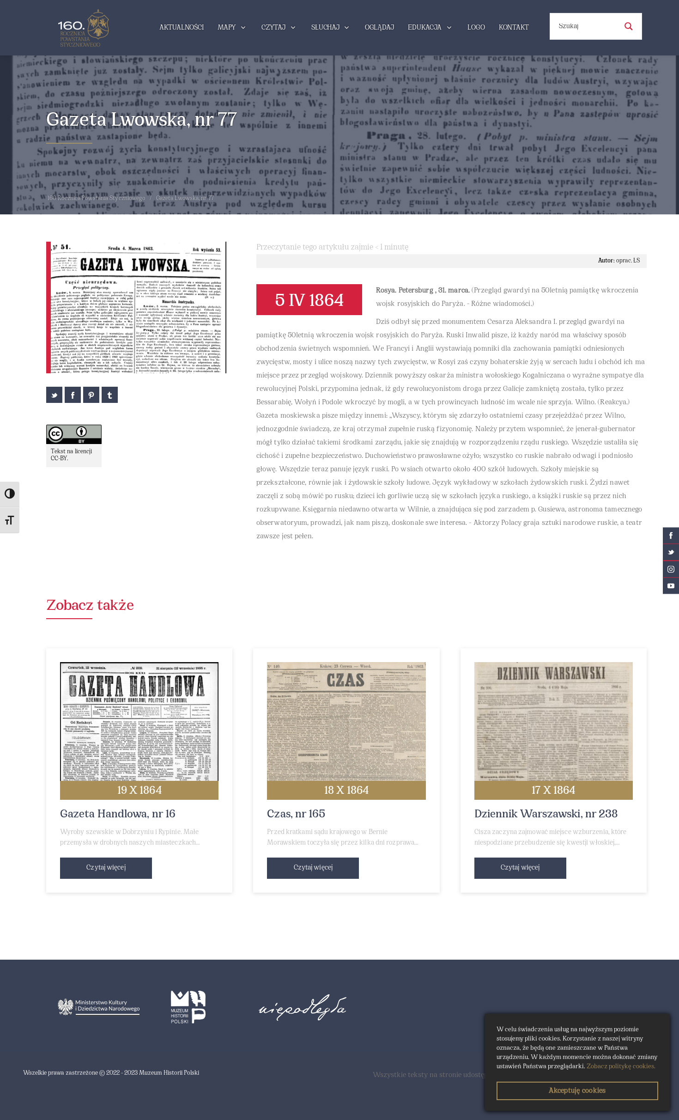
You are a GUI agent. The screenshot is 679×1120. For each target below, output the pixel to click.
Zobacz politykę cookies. (621, 1067)
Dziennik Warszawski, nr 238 (546, 815)
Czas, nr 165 (296, 815)
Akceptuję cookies (577, 1091)
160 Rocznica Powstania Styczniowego (97, 198)
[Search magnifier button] (628, 26)
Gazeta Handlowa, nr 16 (118, 815)
